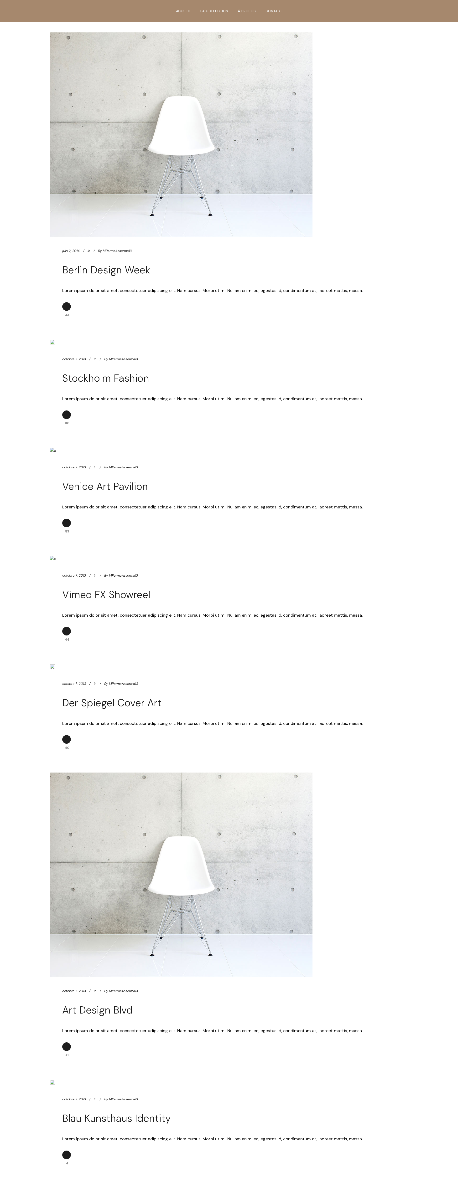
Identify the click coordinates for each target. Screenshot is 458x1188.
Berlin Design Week (106, 270)
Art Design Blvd (97, 1010)
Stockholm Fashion (105, 378)
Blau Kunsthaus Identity (116, 1118)
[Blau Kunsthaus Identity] (52, 1082)
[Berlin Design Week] (181, 134)
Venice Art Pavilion (105, 486)
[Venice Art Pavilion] (53, 450)
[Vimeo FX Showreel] (53, 559)
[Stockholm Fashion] (52, 342)
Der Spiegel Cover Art (111, 702)
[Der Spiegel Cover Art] (52, 666)
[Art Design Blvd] (181, 875)
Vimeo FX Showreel (106, 594)
